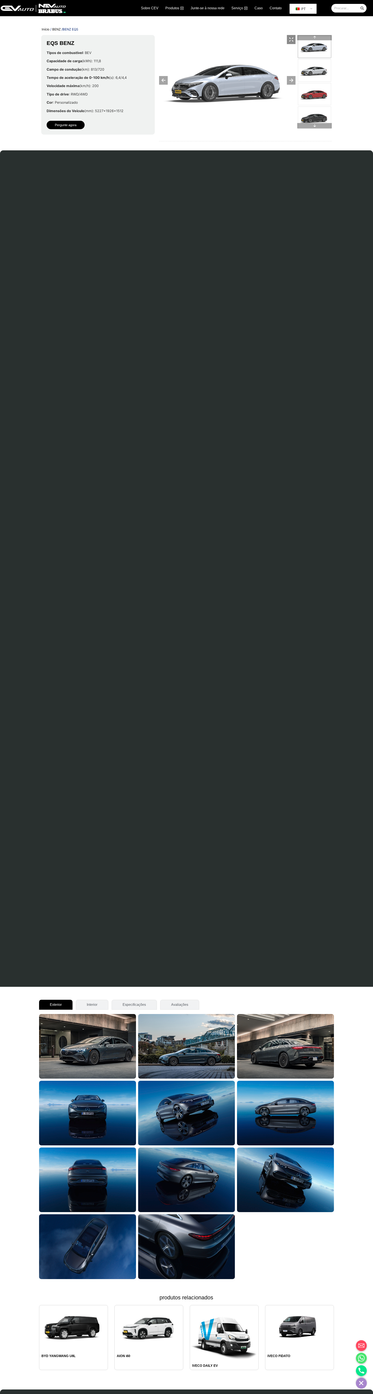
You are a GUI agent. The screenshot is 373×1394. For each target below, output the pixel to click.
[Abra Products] (182, 8)
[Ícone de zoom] (291, 39)
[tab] (56, 1005)
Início (45, 29)
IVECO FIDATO (278, 1356)
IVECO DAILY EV (205, 1365)
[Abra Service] (246, 8)
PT (303, 9)
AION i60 (123, 1356)
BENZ (56, 29)
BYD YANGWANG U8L (58, 1356)
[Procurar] (362, 8)
